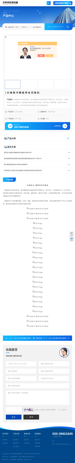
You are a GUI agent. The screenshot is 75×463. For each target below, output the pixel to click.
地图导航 (37, 446)
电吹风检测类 (16, 443)
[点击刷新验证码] (28, 410)
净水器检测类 (16, 446)
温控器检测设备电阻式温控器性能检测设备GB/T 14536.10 (23, 158)
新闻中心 (26, 439)
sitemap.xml (27, 459)
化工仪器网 (12, 459)
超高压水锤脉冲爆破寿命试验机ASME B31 (18, 152)
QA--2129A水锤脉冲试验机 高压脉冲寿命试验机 (30, 338)
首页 (16, 27)
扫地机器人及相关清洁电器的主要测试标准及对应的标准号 (23, 170)
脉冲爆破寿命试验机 (40, 27)
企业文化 (5, 443)
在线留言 (37, 443)
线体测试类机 (16, 439)
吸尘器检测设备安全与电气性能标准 (15, 164)
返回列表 (39, 338)
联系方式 (37, 439)
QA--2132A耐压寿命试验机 (57, 338)
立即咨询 (57, 126)
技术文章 (26, 443)
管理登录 (20, 459)
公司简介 (5, 439)
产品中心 (24, 27)
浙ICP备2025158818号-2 (26, 456)
